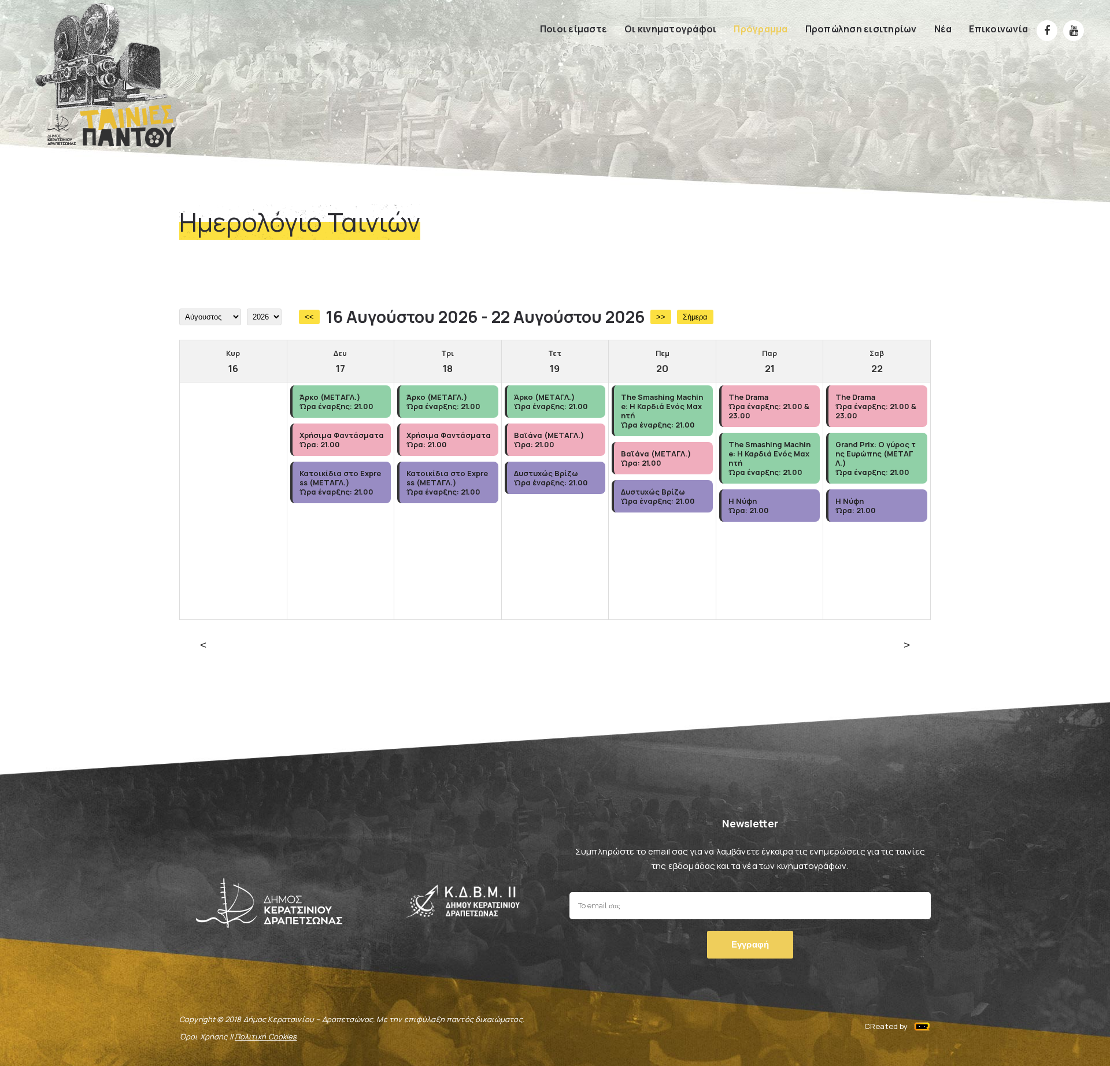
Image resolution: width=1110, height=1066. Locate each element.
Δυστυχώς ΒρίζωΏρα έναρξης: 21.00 (551, 478)
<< (309, 317)
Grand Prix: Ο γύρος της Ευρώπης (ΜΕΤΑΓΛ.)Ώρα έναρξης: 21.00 (875, 458)
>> (660, 317)
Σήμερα (695, 317)
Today (555, 645)
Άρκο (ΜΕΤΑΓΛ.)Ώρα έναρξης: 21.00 (336, 401)
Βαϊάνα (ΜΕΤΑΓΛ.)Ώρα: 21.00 (549, 439)
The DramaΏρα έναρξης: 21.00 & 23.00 (768, 406)
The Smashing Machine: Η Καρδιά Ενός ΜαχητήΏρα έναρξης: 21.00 (662, 410)
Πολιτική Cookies (266, 1036)
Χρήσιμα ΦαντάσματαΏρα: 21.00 (341, 439)
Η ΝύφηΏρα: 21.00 (748, 505)
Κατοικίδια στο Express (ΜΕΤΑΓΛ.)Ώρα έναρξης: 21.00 (340, 482)
